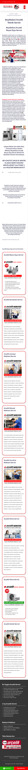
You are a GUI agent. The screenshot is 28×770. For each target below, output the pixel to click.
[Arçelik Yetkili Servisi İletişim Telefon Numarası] (14, 210)
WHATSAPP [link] (8, 768)
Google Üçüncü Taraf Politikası (12, 728)
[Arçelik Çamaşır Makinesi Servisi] (13, 368)
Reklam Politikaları (8, 726)
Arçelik (21, 112)
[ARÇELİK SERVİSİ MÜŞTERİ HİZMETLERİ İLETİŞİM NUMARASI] (11, 744)
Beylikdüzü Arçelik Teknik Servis (10, 99)
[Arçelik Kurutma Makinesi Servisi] (13, 474)
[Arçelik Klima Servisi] (13, 533)
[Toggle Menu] (24, 7)
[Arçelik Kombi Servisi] (13, 638)
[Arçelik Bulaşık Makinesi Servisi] (13, 422)
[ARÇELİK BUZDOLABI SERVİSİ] (13, 314)
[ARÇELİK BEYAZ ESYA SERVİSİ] (13, 269)
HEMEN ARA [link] (22, 768)
